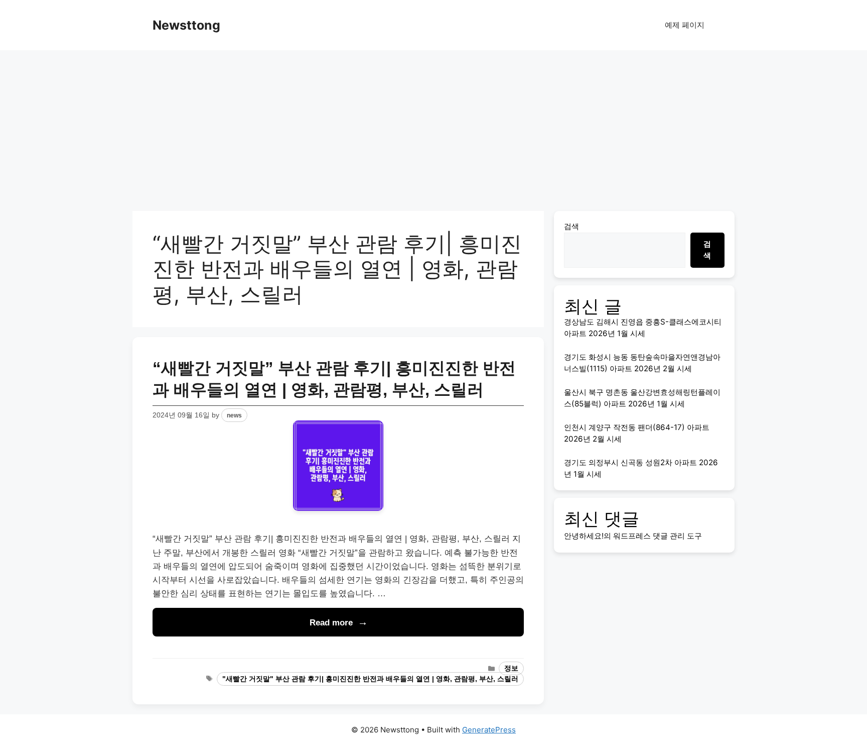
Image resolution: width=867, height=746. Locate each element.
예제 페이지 (684, 25)
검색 (571, 226)
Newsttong (186, 25)
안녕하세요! (584, 536)
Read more (331, 622)
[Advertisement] (433, 125)
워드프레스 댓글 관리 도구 (657, 536)
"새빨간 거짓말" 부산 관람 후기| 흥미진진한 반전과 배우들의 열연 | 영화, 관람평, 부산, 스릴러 (370, 679)
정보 (511, 668)
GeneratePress (489, 729)
